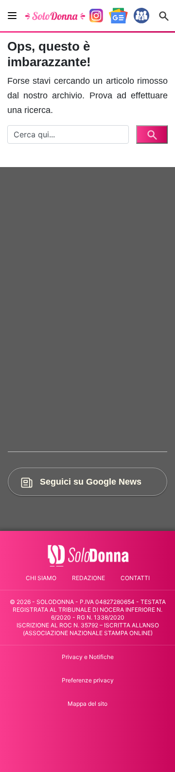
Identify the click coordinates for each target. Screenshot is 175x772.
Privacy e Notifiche (88, 656)
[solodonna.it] (55, 15)
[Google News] (118, 15)
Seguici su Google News (89, 481)
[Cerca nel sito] (164, 15)
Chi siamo (41, 578)
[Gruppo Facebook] (141, 15)
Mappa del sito (87, 703)
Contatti (135, 578)
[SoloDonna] (88, 554)
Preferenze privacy (88, 680)
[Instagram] (96, 15)
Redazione (88, 578)
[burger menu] (12, 15)
